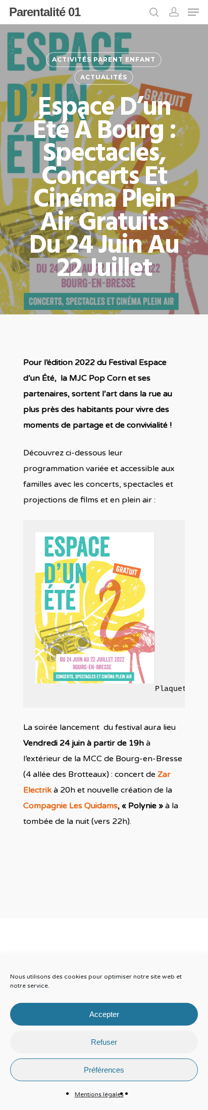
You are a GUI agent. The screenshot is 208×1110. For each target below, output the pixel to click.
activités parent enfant (103, 59)
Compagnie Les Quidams (70, 806)
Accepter (104, 1014)
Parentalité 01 (44, 12)
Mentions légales (99, 1094)
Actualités (103, 77)
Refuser (104, 1042)
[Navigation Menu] (193, 12)
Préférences (104, 1070)
